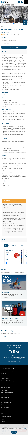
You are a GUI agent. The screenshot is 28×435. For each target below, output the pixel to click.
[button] (13, 23)
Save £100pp (6, 292)
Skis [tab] (6, 245)
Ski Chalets (3, 373)
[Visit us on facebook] (14, 351)
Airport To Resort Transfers (7, 392)
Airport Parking (4, 390)
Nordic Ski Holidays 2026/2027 (8, 371)
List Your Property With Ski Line (8, 400)
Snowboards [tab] (14, 245)
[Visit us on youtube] (17, 351)
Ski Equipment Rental (6, 402)
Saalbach (12, 4)
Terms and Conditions (6, 416)
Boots (10, 263)
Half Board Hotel (9, 35)
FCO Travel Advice (5, 395)
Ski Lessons (3, 405)
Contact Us (3, 421)
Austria (8, 4)
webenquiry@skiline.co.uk (14, 361)
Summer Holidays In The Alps (8, 381)
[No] (26, 429)
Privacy (2, 419)
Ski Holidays (3, 4)
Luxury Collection (5, 378)
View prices (14, 47)
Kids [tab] (22, 245)
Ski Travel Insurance (5, 407)
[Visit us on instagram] (10, 351)
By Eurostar (3, 376)
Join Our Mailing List (6, 397)
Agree (14, 432)
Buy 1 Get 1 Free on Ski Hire (10, 319)
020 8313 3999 (14, 347)
